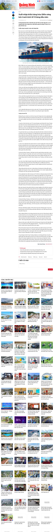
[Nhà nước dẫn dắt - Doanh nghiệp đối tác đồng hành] (34, 301)
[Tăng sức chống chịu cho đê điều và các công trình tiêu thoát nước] (7, 487)
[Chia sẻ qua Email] (13, 18)
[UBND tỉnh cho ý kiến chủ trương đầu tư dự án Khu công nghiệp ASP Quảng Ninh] (20, 376)
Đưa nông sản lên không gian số (6, 523)
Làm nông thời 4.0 (45, 492)
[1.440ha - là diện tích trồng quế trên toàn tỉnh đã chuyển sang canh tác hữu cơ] (34, 285)
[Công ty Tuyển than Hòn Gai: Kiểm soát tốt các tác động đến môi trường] (47, 301)
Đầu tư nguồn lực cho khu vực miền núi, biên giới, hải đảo (46, 321)
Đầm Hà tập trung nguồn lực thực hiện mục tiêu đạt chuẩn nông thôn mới (46, 509)
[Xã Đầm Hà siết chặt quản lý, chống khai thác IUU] (34, 446)
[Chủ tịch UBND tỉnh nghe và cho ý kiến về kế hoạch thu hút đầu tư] (20, 502)
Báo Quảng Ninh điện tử (27, 6)
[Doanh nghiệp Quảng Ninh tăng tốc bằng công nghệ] (20, 460)
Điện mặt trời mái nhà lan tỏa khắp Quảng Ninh (6, 350)
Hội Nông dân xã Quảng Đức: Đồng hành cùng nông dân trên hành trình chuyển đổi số (33, 524)
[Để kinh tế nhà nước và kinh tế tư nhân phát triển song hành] (34, 473)
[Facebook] (38, 1)
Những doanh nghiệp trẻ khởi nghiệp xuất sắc (46, 523)
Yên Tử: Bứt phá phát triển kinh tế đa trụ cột (6, 425)
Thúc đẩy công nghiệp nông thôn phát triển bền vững (20, 413)
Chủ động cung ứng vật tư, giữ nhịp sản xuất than (33, 425)
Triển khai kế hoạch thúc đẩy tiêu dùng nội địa (46, 334)
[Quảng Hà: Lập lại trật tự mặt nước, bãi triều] (20, 517)
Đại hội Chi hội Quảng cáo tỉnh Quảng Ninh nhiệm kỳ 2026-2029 (6, 291)
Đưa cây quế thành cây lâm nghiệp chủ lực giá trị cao (33, 466)
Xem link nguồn (49, 244)
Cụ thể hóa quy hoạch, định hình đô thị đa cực (47, 425)
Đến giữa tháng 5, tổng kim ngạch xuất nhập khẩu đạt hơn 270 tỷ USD (33, 251)
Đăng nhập (50, 1)
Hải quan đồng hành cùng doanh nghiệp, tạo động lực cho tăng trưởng (47, 467)
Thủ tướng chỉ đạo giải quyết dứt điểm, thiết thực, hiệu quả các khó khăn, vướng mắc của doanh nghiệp (33, 336)
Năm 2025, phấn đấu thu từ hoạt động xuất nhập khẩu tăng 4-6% (32, 249)
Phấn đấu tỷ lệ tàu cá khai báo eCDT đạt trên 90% (20, 439)
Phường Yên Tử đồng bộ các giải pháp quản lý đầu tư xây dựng (6, 308)
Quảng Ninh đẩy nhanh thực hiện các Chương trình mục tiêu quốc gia (47, 398)
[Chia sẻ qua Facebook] (13, 12)
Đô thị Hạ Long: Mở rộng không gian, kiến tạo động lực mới (33, 440)
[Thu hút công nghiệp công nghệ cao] (7, 360)
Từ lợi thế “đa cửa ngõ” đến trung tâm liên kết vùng (33, 350)
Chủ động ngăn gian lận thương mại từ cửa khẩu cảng (6, 383)
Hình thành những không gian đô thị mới (46, 452)
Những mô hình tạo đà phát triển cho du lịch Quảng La (7, 439)
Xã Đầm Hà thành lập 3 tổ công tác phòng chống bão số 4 (20, 291)
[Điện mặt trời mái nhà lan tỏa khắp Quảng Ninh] (7, 345)
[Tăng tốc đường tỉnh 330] (7, 460)
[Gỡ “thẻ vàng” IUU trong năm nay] (7, 315)
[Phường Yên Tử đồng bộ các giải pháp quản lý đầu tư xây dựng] (7, 301)
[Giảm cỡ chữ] (13, 29)
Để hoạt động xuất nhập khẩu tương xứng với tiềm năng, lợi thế (32, 253)
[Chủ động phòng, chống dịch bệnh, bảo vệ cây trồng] (47, 345)
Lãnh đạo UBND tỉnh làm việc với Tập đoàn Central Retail (20, 453)
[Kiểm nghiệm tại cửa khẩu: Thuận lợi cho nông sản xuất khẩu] (7, 446)
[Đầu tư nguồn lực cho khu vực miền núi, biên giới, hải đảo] (47, 315)
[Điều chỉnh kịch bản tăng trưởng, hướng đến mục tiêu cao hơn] (34, 376)
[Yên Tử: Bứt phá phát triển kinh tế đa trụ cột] (7, 419)
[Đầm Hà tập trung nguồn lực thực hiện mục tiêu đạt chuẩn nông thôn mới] (47, 502)
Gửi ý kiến (50, 269)
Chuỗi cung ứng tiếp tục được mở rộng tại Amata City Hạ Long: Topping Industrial (33, 367)
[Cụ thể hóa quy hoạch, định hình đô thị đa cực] (47, 419)
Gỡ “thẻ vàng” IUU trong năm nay (6, 320)
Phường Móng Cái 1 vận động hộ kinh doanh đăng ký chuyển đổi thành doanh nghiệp (33, 494)
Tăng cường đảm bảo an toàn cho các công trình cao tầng (20, 335)
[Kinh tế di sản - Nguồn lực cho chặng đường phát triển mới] (47, 406)
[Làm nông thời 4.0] (47, 487)
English (42, 1)
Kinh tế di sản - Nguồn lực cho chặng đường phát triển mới (46, 413)
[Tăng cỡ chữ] (13, 26)
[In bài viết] (13, 24)
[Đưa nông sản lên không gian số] (7, 517)
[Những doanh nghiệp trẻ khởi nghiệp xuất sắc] (47, 517)
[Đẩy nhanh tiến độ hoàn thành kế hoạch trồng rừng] (47, 360)
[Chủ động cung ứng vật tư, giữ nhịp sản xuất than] (34, 419)
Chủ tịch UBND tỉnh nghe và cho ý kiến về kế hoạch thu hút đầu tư (20, 509)
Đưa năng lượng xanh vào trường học (33, 397)
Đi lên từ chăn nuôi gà (19, 492)
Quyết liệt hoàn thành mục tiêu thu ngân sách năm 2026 (6, 480)
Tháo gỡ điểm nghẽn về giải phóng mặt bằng (33, 320)
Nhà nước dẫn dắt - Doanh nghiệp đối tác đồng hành (33, 307)
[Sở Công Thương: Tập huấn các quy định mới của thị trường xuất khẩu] (34, 406)
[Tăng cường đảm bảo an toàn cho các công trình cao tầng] (20, 328)
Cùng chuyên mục (7, 280)
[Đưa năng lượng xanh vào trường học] (34, 391)
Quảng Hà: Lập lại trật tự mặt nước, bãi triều (20, 523)
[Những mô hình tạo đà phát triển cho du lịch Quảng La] (7, 433)
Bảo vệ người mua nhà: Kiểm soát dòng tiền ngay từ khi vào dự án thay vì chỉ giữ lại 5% (20, 398)
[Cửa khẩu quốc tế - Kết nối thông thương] (47, 473)
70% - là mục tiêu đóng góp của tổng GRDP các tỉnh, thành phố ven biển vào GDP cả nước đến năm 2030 (20, 367)
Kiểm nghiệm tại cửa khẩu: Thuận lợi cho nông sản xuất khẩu (6, 453)
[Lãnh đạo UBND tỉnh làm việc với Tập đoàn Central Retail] (20, 446)
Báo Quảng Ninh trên (43, 20)
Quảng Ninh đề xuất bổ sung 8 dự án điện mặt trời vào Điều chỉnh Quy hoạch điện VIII (6, 509)
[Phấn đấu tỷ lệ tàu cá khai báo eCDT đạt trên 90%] (20, 433)
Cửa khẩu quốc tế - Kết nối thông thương (46, 479)
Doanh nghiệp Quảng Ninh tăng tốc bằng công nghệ (20, 466)
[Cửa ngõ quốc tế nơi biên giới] (7, 391)
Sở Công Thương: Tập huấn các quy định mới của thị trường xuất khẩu (33, 413)
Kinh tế (20, 11)
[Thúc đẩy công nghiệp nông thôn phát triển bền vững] (20, 406)
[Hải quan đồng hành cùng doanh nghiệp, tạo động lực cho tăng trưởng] (47, 460)
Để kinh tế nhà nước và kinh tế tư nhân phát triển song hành (33, 480)
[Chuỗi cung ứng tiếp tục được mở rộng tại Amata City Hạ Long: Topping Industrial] (34, 360)
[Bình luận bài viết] (13, 33)
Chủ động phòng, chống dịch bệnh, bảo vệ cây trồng (47, 350)
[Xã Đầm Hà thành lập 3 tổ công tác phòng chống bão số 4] (20, 285)
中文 (45, 1)
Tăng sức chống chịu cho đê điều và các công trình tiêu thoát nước (6, 494)
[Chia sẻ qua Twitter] (13, 15)
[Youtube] (39, 1)
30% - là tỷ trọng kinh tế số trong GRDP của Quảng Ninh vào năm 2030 (20, 426)
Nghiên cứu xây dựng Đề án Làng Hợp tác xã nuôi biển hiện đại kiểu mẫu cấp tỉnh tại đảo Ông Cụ (46, 383)
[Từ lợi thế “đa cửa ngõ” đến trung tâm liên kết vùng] (34, 345)
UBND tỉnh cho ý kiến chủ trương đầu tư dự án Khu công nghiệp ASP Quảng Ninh (20, 383)
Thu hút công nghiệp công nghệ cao (6, 365)
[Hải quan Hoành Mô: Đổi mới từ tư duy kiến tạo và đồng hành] (7, 328)
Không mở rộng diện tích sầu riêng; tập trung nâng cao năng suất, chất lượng (20, 480)
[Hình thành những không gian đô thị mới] (47, 446)
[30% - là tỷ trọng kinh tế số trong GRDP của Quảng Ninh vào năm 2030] (20, 419)
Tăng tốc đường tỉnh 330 (6, 465)
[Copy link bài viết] (13, 21)
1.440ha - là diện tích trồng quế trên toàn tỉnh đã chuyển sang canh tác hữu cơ (33, 292)
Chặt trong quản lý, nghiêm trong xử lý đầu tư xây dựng (20, 307)
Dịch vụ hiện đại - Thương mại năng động (6, 412)
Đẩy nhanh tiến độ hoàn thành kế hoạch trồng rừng (46, 365)
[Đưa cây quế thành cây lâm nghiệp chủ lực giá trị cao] (34, 460)
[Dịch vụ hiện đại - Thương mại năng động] (7, 406)
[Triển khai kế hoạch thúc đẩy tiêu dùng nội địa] (47, 328)
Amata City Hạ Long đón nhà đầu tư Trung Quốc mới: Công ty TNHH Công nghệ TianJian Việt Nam (20, 352)
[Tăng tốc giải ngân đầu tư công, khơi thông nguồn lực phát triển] (47, 433)
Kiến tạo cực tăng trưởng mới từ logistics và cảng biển (20, 321)
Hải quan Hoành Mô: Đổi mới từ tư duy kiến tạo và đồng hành (6, 335)
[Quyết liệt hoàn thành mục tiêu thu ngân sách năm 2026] (7, 473)
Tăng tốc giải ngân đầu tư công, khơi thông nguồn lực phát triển (47, 440)
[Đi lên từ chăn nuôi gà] (20, 487)
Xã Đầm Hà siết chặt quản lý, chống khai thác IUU (33, 452)
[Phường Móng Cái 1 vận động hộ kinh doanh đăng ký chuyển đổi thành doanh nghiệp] (34, 487)
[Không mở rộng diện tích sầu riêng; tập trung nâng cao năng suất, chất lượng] (20, 473)
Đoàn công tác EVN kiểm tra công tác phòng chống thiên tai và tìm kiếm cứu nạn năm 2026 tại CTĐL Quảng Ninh (46, 292)
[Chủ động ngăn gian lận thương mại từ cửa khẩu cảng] (7, 376)
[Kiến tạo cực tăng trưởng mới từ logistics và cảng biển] (20, 315)
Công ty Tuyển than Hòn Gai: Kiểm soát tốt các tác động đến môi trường (46, 308)
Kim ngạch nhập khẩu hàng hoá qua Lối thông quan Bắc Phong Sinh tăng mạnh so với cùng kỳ (33, 509)
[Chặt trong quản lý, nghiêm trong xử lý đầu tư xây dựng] (20, 301)
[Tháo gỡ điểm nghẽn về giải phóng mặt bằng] (34, 315)
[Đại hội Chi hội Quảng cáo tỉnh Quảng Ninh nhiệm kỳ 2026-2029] (7, 285)
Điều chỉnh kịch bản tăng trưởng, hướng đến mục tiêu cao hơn (33, 383)
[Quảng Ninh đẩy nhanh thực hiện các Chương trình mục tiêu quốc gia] (47, 391)
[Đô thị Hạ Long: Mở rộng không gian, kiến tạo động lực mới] (34, 433)
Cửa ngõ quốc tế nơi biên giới (6, 397)
